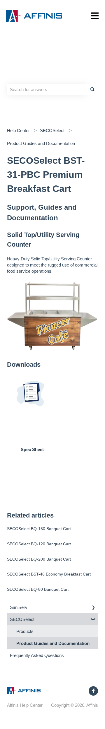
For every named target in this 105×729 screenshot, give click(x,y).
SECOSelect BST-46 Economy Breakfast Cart (49, 574)
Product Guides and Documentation (41, 143)
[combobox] (47, 89)
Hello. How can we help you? (44, 72)
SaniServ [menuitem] (18, 607)
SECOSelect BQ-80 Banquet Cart (38, 589)
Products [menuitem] (25, 631)
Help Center (18, 130)
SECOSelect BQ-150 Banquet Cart (39, 528)
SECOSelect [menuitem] (22, 619)
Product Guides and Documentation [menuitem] (53, 643)
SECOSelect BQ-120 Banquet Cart (39, 544)
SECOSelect (52, 130)
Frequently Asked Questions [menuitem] (37, 655)
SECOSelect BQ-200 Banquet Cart (39, 559)
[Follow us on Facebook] (93, 691)
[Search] (92, 89)
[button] (93, 608)
